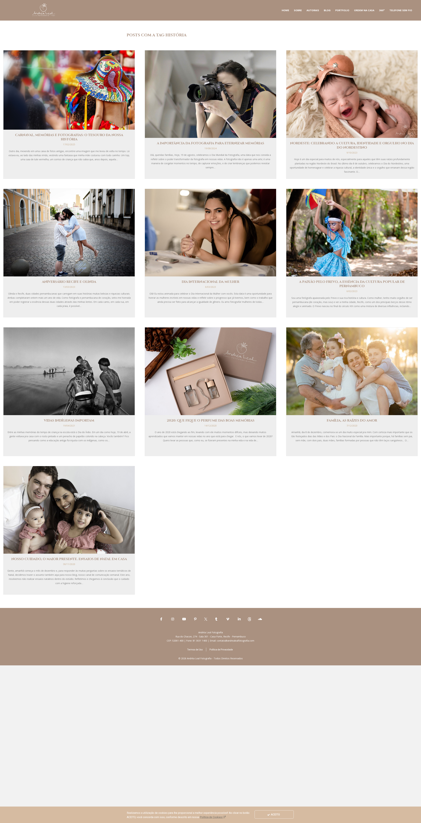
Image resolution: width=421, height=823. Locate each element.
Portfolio (342, 10)
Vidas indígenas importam (69, 420)
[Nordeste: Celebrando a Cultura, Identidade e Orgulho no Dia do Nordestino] (352, 93)
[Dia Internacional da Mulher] (210, 232)
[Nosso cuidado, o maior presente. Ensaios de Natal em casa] (69, 509)
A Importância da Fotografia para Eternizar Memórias (210, 143)
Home (285, 10)
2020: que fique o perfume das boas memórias (210, 420)
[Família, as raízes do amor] (352, 371)
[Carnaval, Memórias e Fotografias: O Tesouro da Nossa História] (69, 89)
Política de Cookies (211, 817)
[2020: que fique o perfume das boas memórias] (210, 371)
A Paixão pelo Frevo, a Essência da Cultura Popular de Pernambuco (352, 284)
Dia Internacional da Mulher (210, 282)
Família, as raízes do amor (352, 420)
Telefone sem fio (400, 10)
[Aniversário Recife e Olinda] (69, 232)
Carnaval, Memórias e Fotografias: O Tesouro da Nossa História (69, 137)
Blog (327, 10)
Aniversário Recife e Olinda (69, 282)
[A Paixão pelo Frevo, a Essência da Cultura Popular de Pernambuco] (352, 232)
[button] (195, 650)
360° (382, 10)
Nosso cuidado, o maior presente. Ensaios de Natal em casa (69, 559)
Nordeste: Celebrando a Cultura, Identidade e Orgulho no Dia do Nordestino (352, 145)
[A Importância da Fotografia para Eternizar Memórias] (210, 93)
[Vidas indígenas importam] (69, 371)
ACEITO (275, 814)
